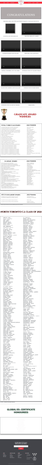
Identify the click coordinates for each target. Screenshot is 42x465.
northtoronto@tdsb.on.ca (29, 457)
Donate (18, 456)
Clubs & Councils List (12, 457)
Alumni (37, 2)
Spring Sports (11, 456)
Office (8, 2)
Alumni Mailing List (20, 454)
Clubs (33, 2)
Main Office (4, 454)
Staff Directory (4, 455)
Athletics (29, 2)
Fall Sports (11, 454)
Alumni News (19, 455)
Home (4, 2)
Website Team (4, 456)
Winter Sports (11, 455)
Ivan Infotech (32, 463)
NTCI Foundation (19, 457)
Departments (12, 2)
